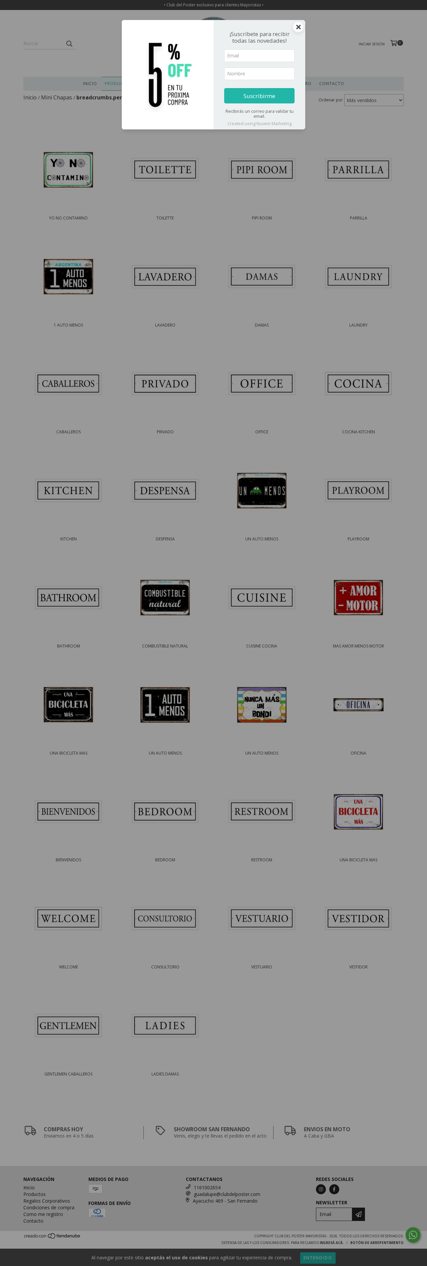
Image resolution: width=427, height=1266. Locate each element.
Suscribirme (259, 96)
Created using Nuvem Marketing (260, 123)
